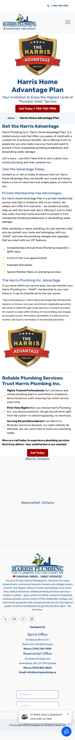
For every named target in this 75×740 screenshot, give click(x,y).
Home (11, 118)
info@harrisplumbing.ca (41, 672)
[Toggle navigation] (67, 22)
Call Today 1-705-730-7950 (37, 108)
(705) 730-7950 (41, 648)
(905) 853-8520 (42, 667)
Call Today (38, 452)
